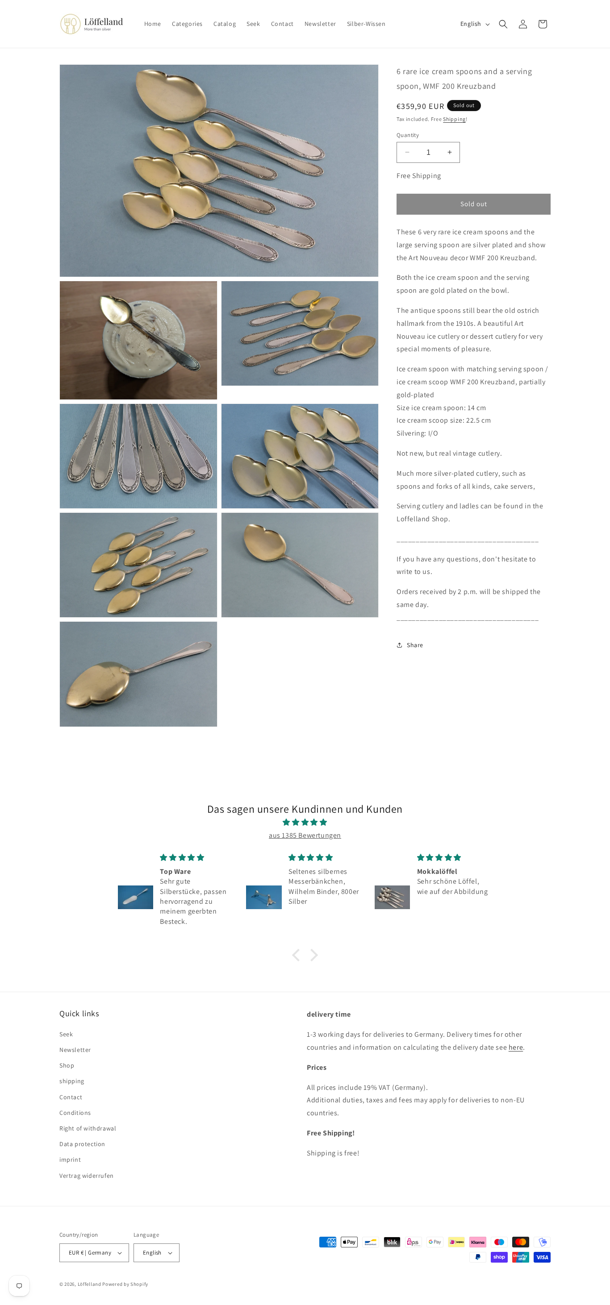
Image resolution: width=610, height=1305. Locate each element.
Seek (66, 1034)
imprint (70, 1159)
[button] (503, 24)
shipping (71, 1081)
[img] (305, 822)
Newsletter (75, 1050)
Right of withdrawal (87, 1128)
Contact (70, 1097)
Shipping (454, 119)
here (516, 1047)
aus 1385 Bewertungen (305, 835)
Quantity (408, 134)
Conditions (75, 1113)
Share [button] (415, 645)
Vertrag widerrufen (86, 1176)
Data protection (82, 1144)
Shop (66, 1065)
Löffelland (89, 1284)
